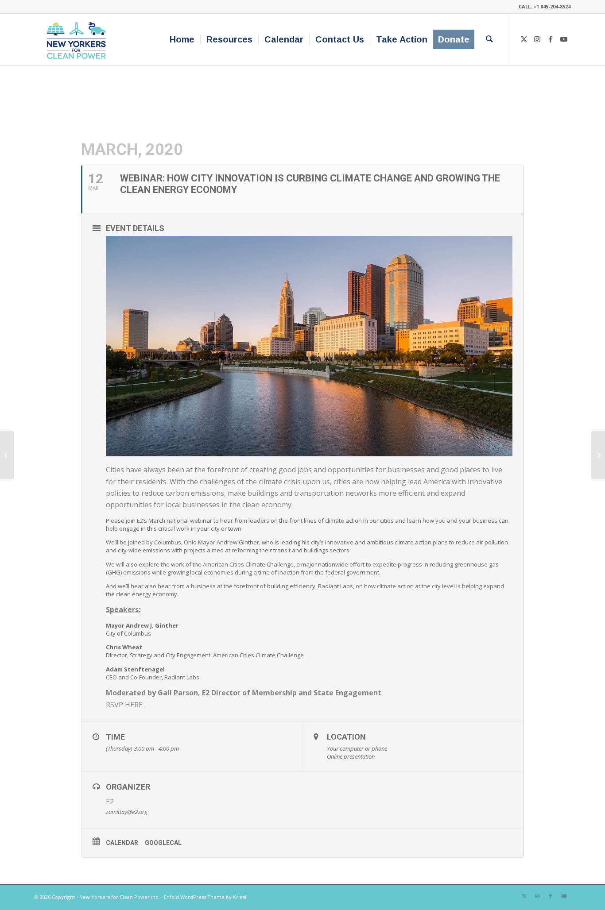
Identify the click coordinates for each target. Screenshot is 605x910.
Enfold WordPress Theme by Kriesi (205, 897)
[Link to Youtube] (563, 39)
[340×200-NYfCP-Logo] (78, 39)
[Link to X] (524, 39)
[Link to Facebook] (550, 39)
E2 (110, 801)
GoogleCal (163, 842)
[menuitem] (182, 39)
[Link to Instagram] (537, 39)
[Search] (489, 39)
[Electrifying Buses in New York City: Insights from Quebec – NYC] (7, 455)
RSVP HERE (124, 704)
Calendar (122, 842)
